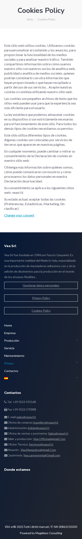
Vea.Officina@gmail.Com (49, 439)
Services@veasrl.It (41, 444)
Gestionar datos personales (41, 285)
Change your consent (19, 215)
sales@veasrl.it (26, 417)
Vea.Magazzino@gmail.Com (38, 450)
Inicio (30, 19)
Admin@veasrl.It (38, 428)
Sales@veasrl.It (58, 433)
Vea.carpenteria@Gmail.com (41, 455)
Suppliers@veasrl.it (45, 422)
